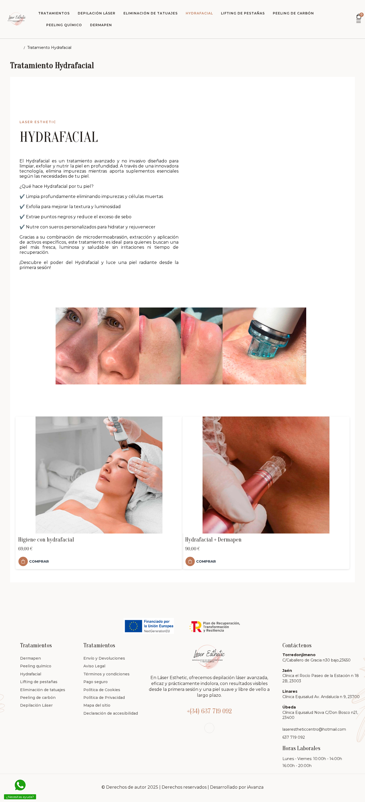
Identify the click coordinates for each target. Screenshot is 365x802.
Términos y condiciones (106, 674)
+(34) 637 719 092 (209, 711)
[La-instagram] (209, 728)
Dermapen (30, 658)
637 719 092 (293, 737)
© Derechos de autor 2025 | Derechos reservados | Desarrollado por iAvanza (182, 787)
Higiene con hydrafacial (46, 539)
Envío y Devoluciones (104, 658)
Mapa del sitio (96, 705)
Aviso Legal (94, 666)
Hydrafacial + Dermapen (213, 539)
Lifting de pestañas (38, 681)
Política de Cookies (101, 689)
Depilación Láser (36, 705)
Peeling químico (35, 666)
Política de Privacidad (104, 697)
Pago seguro (95, 681)
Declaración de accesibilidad (110, 713)
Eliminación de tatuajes (42, 689)
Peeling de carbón (38, 697)
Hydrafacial (30, 674)
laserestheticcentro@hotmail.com (314, 729)
